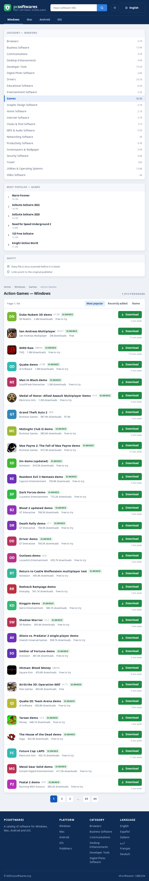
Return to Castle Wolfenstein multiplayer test (53, 571)
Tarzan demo (28, 718)
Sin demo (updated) (33, 461)
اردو (122, 843)
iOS (59, 19)
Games (33, 287)
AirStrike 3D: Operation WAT (40, 684)
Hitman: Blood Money (35, 668)
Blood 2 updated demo (36, 508)
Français (125, 848)
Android (45, 19)
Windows (13, 19)
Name (136, 303)
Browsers (95, 826)
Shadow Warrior (31, 620)
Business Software (101, 831)
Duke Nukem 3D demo (35, 314)
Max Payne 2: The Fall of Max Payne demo (49, 445)
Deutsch (125, 854)
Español (125, 831)
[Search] (102, 7)
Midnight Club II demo (36, 429)
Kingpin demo (29, 603)
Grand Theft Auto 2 (33, 412)
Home (7, 287)
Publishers (65, 848)
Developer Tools (99, 852)
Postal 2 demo (29, 782)
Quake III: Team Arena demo (40, 701)
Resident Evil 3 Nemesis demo (41, 477)
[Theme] (114, 8)
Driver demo (28, 539)
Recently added (117, 303)
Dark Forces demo (32, 492)
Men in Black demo (33, 380)
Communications (100, 837)
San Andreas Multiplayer (37, 331)
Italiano (124, 837)
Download (132, 314)
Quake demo (28, 364)
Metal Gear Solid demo (36, 767)
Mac (29, 19)
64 (95, 798)
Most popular (95, 303)
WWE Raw (26, 348)
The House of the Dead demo (40, 734)
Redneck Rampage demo (37, 587)
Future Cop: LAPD (31, 751)
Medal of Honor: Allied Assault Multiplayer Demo (55, 396)
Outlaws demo (30, 555)
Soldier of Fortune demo (37, 651)
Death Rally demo (32, 523)
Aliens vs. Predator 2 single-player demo (48, 636)
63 (86, 798)
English (124, 826)
